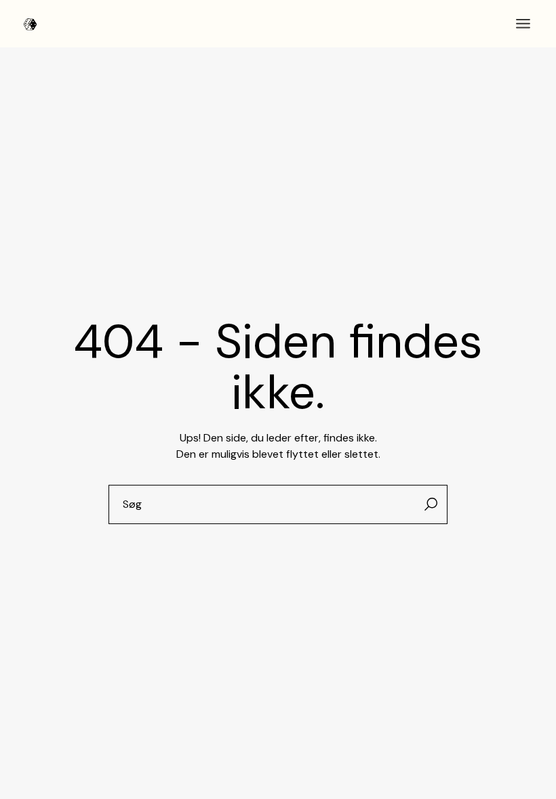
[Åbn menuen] (523, 23)
